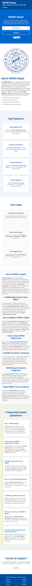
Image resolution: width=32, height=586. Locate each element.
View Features (16, 28)
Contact (4, 7)
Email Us (16, 568)
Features (9, 5)
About (4, 5)
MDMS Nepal (9, 2)
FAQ (24, 5)
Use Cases (16, 5)
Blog (21, 5)
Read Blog (16, 32)
